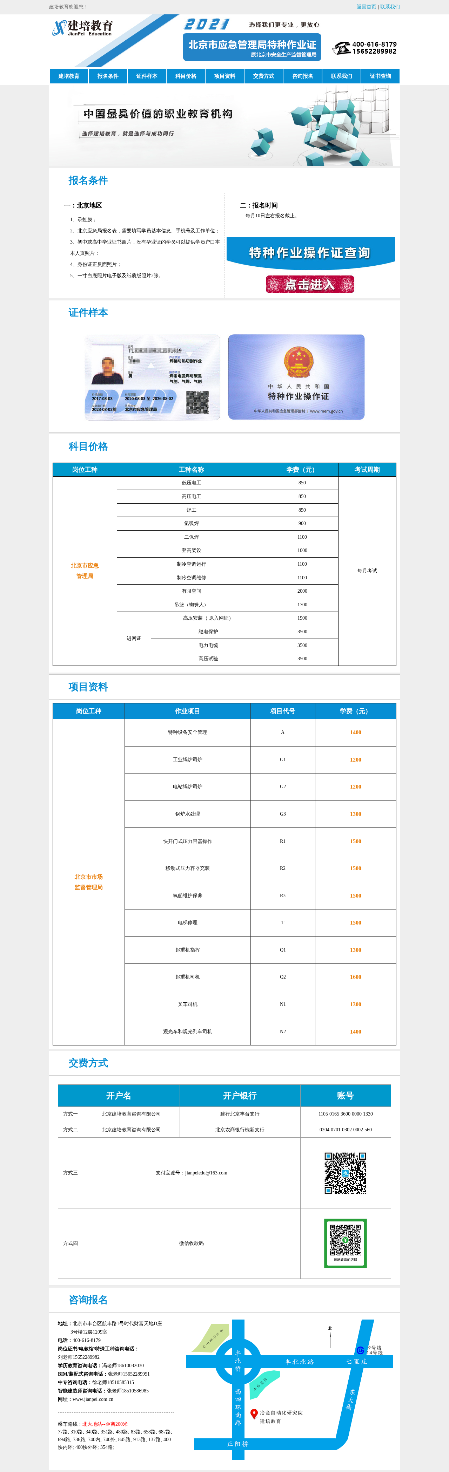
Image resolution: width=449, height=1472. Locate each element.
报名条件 (108, 76)
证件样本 (147, 76)
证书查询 (380, 76)
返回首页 (366, 6)
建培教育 (69, 76)
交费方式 (263, 76)
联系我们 (390, 6)
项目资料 (224, 76)
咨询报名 (302, 76)
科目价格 (185, 76)
